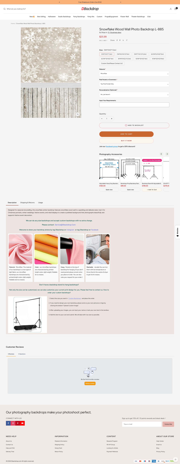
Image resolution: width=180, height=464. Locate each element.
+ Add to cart (152, 189)
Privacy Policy (160, 451)
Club (149, 16)
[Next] (167, 154)
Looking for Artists (112, 448)
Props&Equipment (111, 16)
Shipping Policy (59, 444)
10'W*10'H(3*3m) (141, 59)
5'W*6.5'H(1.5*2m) (123, 54)
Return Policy (59, 451)
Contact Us (9, 444)
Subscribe (168, 424)
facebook (94, 230)
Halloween (52, 16)
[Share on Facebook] (117, 40)
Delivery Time (10, 451)
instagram (70, 230)
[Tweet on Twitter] (123, 40)
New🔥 (32, 16)
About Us (9, 441)
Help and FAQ (10, 448)
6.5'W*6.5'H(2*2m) (157, 54)
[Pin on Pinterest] (119, 40)
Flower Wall (124, 16)
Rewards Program (112, 441)
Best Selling (41, 16)
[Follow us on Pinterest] (17, 423)
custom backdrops (74, 298)
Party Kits (91, 16)
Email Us (159, 444)
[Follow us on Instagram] (13, 423)
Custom (99, 16)
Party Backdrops (79, 16)
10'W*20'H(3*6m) (158, 59)
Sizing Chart (58, 448)
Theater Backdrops (138, 16)
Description (12, 203)
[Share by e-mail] (126, 40)
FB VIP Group (111, 444)
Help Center (160, 441)
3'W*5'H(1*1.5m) (106, 54)
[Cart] (175, 9)
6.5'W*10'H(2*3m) (107, 59)
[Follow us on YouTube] (22, 423)
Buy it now (126, 141)
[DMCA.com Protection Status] (172, 461)
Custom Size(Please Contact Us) (112, 63)
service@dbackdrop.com (65, 225)
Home (13, 23)
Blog (157, 448)
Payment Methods (112, 451)
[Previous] (161, 154)
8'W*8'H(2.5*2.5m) (124, 59)
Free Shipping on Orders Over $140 (90, 2)
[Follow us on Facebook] (8, 423)
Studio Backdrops (64, 16)
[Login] (171, 9)
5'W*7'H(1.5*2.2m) (140, 54)
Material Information (61, 441)
